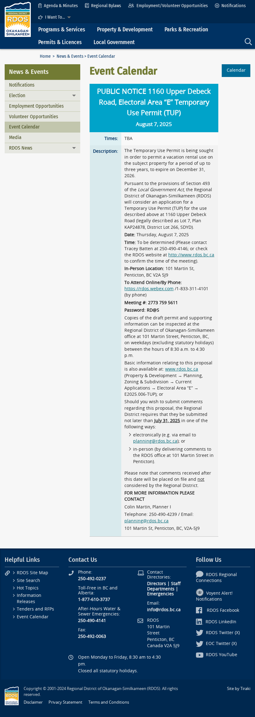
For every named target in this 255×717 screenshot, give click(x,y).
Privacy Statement (65, 702)
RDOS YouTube (221, 654)
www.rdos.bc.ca (181, 369)
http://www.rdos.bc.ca (191, 255)
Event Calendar (24, 127)
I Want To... (55, 17)
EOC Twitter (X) (221, 643)
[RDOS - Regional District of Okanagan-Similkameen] (18, 19)
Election (17, 95)
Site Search (28, 580)
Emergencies (160, 594)
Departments (160, 589)
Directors (156, 583)
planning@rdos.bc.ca (155, 441)
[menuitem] (58, 5)
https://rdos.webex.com (149, 288)
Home (45, 56)
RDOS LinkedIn (221, 622)
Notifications (233, 5)
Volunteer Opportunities (33, 117)
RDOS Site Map (32, 572)
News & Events (70, 56)
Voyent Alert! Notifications (214, 596)
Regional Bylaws (106, 5)
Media (15, 137)
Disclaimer (33, 702)
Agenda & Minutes (61, 5)
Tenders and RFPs (35, 609)
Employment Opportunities (36, 106)
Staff (176, 583)
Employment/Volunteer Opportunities (172, 5)
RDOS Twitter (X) (223, 632)
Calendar (236, 70)
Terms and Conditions (108, 702)
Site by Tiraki (238, 688)
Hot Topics (28, 588)
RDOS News (20, 148)
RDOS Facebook (223, 610)
